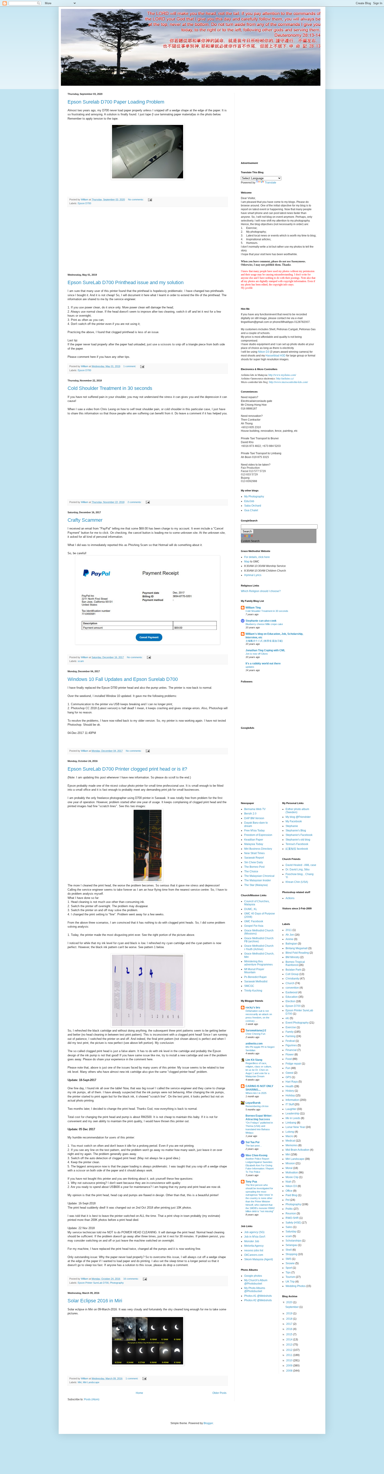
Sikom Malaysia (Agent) (258, 1259)
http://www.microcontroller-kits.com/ (288, 382)
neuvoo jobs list (253, 1250)
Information (292, 1099)
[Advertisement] (147, 240)
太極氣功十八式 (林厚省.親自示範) (264, 640)
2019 (289, 1313)
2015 (289, 1334)
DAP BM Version (254, 818)
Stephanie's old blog (298, 839)
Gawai (289, 1072)
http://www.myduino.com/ (282, 375)
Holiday (290, 1095)
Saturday (291, 1231)
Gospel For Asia (253, 925)
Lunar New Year (295, 1127)
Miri (80, 1382)
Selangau (291, 1245)
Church (290, 983)
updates (250, 667)
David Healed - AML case (301, 865)
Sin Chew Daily (253, 862)
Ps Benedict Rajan (255, 977)
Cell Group (292, 974)
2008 (289, 1370)
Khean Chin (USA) (297, 882)
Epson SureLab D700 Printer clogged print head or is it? (127, 769)
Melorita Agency (254, 1245)
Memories (292, 1145)
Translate (270, 182)
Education (292, 996)
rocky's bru (253, 1007)
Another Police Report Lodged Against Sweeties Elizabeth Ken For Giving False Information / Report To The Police (260, 1165)
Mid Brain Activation (297, 1149)
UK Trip (290, 1281)
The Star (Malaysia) (256, 885)
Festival (290, 1040)
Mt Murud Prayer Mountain (254, 971)
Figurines (291, 1045)
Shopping (291, 1254)
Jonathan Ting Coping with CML (265, 650)
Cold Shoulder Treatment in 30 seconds (110, 388)
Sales (289, 1227)
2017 (289, 1323)
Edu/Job (249, 501)
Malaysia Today (253, 844)
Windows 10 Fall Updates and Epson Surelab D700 (123, 679)
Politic (289, 1208)
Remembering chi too (257, 1106)
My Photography (254, 496)
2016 (289, 1329)
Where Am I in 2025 (256, 1093)
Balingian (291, 943)
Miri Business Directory (258, 848)
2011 (289, 930)
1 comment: (130, 366)
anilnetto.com (254, 1043)
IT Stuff (290, 1104)
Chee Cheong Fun (255, 1033)
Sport (289, 1267)
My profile (247, 287)
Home (139, 1393)
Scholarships (293, 1240)
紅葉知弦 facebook (297, 848)
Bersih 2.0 (250, 813)
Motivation (292, 1172)
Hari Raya (292, 1081)
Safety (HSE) (293, 1222)
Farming (291, 1036)
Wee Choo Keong (256, 1155)
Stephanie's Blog (296, 830)
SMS (288, 1258)
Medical (290, 1140)
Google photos (253, 1275)
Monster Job (251, 1241)
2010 (289, 1360)
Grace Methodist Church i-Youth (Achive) (259, 947)
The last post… (254, 1145)
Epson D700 (84, 203)
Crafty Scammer (85, 520)
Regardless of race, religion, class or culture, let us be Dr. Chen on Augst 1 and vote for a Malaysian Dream (259, 1070)
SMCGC (249, 985)
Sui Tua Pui (252, 1142)
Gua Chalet (251, 510)
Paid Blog (291, 1195)
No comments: (136, 199)
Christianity (292, 978)
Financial (291, 1050)
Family (290, 1031)
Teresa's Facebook (297, 844)
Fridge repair (293, 1063)
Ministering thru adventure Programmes (258, 963)
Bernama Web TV (255, 809)
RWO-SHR (292, 1218)
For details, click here (257, 557)
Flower (290, 1054)
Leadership (292, 1113)
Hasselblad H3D (276, 355)
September (292, 1307)
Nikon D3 (263, 351)
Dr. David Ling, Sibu (298, 869)
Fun (288, 1068)
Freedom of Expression (258, 835)
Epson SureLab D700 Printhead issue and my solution (126, 282)
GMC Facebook (253, 921)
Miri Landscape (91, 1382)
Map (247, 561)
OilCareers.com (253, 1254)
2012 (289, 1350)
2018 (289, 1318)
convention (292, 987)
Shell (289, 1249)
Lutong (290, 1131)
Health (290, 1086)
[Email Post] (150, 199)
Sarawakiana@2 (256, 1030)
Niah (288, 1181)
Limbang (291, 1122)
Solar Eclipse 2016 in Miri (95, 1300)
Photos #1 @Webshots (258, 1295)
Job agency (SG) (254, 1232)
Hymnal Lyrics (252, 575)
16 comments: (131, 1278)
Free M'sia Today (254, 830)
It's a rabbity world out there (263, 663)
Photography (117, 1282)
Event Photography (297, 1022)
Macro (289, 1136)
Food (289, 1059)
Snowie (290, 1263)
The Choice (251, 871)
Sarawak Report (254, 857)
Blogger (208, 1423)
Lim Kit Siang (254, 1059)
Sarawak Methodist (255, 981)
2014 (289, 1339)
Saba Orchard (252, 505)
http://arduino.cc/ (285, 378)
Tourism (290, 1277)
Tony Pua (251, 1181)
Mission (290, 1163)
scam (81, 661)
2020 (289, 1302)
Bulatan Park (293, 969)
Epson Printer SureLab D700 (93, 1282)
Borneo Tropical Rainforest (295, 963)
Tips (288, 1272)
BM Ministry (293, 957)
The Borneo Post (254, 866)
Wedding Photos (296, 1286)
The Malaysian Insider (257, 880)
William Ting (253, 607)
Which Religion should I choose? (261, 591)
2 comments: (135, 502)
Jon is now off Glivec (257, 653)
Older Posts (219, 1393)
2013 (289, 1344)
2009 (289, 1365)
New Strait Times (254, 853)
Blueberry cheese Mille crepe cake (264, 624)
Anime (289, 939)
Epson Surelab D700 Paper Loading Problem (116, 102)
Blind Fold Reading (297, 952)
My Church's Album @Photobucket (255, 1282)
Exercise (291, 1027)
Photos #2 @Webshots (258, 1300)
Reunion (291, 1213)
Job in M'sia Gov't (254, 1236)
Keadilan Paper (253, 839)
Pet (288, 1199)
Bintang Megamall (297, 948)
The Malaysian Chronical (259, 875)
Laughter (291, 1109)
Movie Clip (292, 1177)
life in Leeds (293, 1118)
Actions (290, 898)
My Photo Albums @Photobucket (254, 1290)
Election (290, 1001)
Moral (289, 1168)
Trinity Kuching (253, 990)
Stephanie (292, 826)
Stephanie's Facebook (299, 835)
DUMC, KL (250, 909)
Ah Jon (290, 934)
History (290, 1090)
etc (287, 1018)
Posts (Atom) (91, 1399)
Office (289, 1190)
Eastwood (292, 992)
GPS (288, 1077)
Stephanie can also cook (261, 620)
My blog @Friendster (298, 816)
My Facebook (294, 821)
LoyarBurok (253, 1102)
